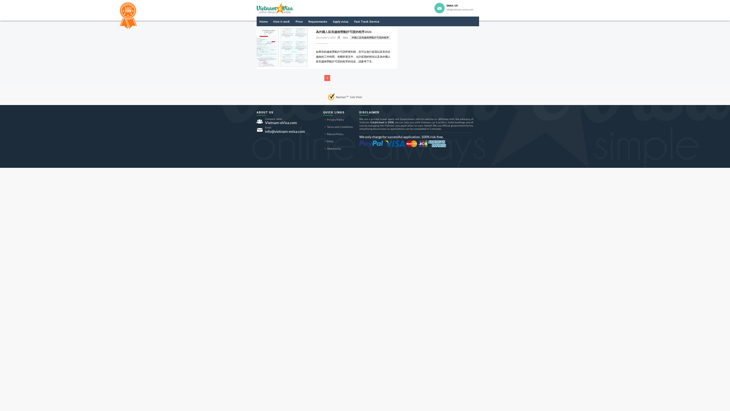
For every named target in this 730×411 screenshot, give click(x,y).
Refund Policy (335, 134)
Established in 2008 (382, 122)
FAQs (330, 141)
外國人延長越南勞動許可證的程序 (370, 37)
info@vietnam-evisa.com (460, 9)
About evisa (334, 148)
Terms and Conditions (340, 126)
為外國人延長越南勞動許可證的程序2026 (343, 31)
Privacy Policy (335, 119)
